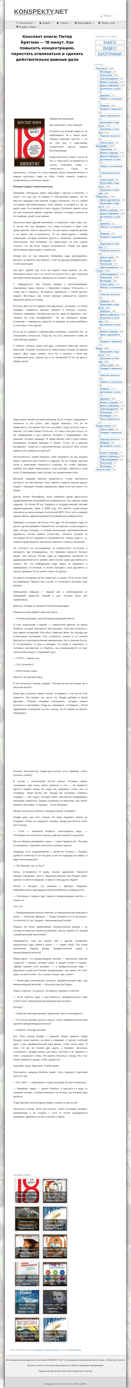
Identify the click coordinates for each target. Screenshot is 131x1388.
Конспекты (26, 23)
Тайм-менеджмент (109, 78)
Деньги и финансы (109, 85)
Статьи (64, 23)
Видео (46, 23)
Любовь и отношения (111, 98)
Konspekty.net (51, 1384)
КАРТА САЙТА (80, 1384)
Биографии (85, 23)
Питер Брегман (75, 1350)
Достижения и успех (110, 88)
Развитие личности (52, 1350)
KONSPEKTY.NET (41, 11)
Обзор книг (108, 23)
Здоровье (105, 95)
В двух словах (27, 26)
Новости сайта (103, 469)
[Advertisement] (50, 89)
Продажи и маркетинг (111, 108)
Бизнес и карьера (109, 81)
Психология (106, 74)
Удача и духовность (110, 115)
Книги (110, 42)
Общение (104, 105)
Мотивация (105, 71)
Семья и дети (107, 142)
